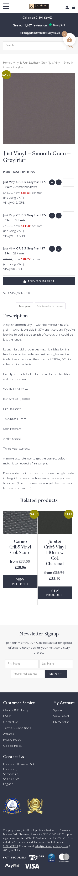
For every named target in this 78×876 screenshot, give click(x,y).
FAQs (7, 716)
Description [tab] (24, 305)
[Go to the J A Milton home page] (39, 6)
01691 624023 (44, 17)
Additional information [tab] (50, 305)
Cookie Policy (12, 746)
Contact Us (10, 722)
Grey (44, 63)
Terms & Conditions (17, 728)
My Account (64, 702)
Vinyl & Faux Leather (25, 63)
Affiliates (8, 734)
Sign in (57, 710)
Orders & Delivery (15, 710)
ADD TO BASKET (40, 281)
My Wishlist (61, 722)
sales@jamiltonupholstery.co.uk (40, 32)
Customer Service (19, 702)
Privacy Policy (12, 740)
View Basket (61, 716)
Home (7, 63)
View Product (20, 581)
